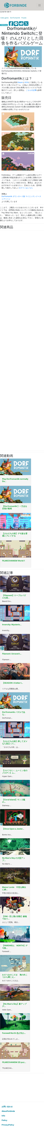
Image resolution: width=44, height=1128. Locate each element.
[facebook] (11, 23)
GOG (27, 82)
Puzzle (23, 18)
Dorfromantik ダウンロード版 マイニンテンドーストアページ (21, 197)
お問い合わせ (7, 1107)
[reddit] (21, 23)
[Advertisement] (22, 327)
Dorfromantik (15, 18)
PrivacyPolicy (8, 1125)
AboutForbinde (8, 1111)
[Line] (16, 23)
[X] (26, 23)
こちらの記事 (31, 90)
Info (3, 1116)
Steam (20, 82)
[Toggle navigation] (39, 5)
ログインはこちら (26, 188)
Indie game (5, 18)
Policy (4, 1120)
